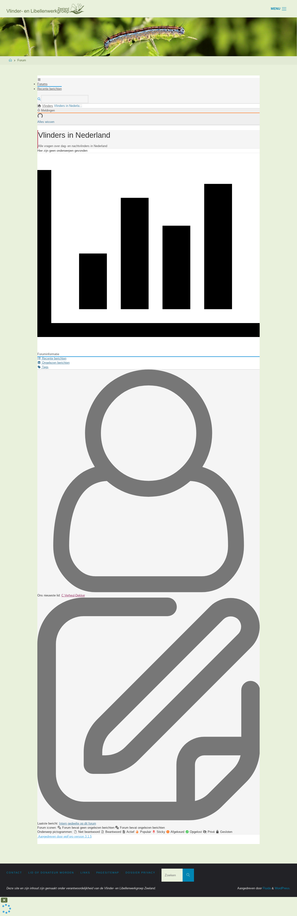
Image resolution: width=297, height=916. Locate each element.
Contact (14, 872)
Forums (42, 84)
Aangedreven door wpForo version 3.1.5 (64, 836)
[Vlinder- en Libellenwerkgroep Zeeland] (46, 8)
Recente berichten (49, 89)
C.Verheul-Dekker (73, 595)
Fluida (266, 888)
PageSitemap (107, 872)
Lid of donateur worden (51, 872)
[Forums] (39, 106)
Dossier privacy (140, 872)
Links (85, 872)
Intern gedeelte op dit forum (77, 823)
